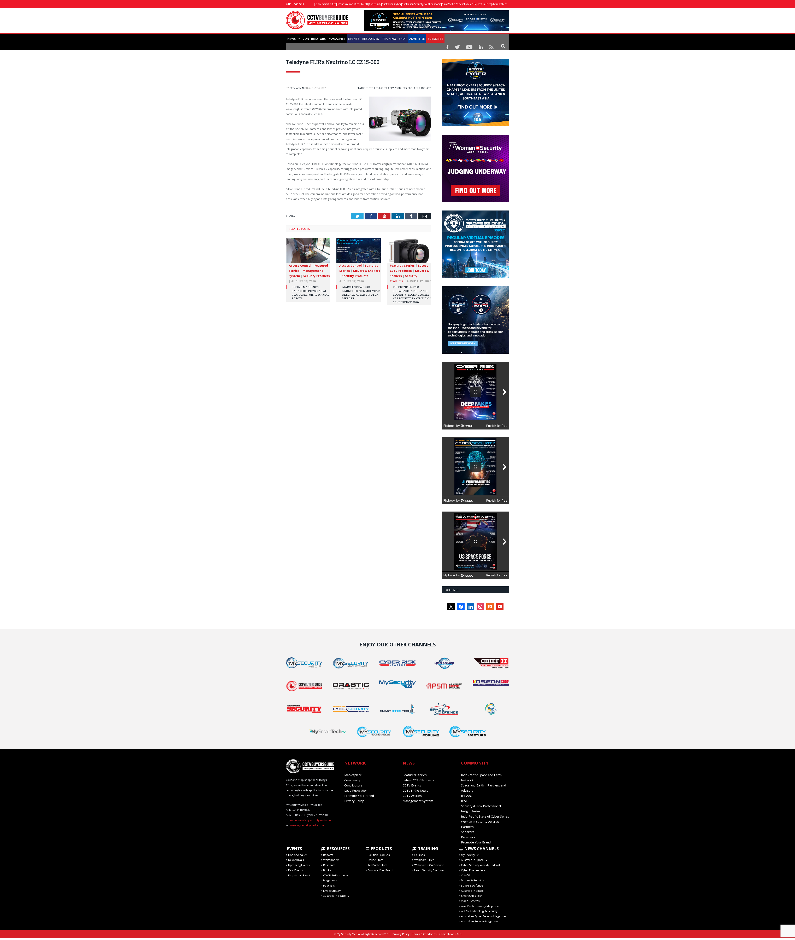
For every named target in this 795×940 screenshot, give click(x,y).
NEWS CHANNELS (481, 848)
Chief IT (364, 4)
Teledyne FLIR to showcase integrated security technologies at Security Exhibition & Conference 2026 (412, 294)
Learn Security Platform (429, 870)
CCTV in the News (415, 790)
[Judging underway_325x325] (475, 201)
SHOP (402, 39)
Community (352, 780)
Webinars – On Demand (429, 865)
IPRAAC (466, 796)
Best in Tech (484, 4)
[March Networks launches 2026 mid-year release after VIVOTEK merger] (358, 252)
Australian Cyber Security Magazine (483, 916)
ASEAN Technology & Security (479, 911)
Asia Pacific (448, 4)
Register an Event (299, 875)
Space (318, 4)
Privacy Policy (354, 801)
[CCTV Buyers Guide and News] (317, 22)
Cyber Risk (375, 4)
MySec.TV (471, 4)
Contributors (314, 39)
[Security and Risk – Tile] (475, 277)
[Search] (503, 46)
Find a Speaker (297, 855)
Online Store (375, 860)
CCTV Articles (412, 796)
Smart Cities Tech (472, 896)
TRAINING (389, 39)
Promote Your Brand (359, 796)
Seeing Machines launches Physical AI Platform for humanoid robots (311, 292)
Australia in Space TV (336, 896)
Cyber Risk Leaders (473, 870)
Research (329, 865)
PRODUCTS (381, 848)
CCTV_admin (296, 88)
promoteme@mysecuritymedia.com (311, 820)
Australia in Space (472, 891)
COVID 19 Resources (336, 875)
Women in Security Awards (480, 821)
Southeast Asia (432, 4)
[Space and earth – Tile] (475, 352)
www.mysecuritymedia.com (307, 825)
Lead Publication (355, 790)
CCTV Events (412, 785)
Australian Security (412, 4)
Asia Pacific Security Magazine (480, 906)
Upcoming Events (299, 865)
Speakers (467, 832)
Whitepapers (331, 860)
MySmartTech (499, 4)
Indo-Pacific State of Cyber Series (485, 816)
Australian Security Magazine (479, 921)
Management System (418, 801)
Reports (328, 855)
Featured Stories (367, 88)
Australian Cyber (391, 4)
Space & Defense (472, 885)
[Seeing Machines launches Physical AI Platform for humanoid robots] (308, 252)
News (291, 39)
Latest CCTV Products (393, 88)
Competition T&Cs (450, 934)
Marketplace (353, 775)
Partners (467, 827)
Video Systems (470, 901)
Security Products (419, 88)
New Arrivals (296, 860)
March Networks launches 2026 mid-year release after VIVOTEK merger (361, 292)
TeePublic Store (377, 865)
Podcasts (329, 885)
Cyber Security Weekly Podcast (480, 865)
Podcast (460, 4)
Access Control (300, 265)
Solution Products (379, 855)
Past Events (295, 870)
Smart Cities (329, 4)
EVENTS (294, 848)
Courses (419, 855)
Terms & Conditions (424, 934)
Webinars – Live (424, 860)
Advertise (417, 39)
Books (327, 870)
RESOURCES (370, 39)
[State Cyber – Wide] (436, 30)
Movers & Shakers (366, 271)
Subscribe (435, 39)
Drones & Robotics (348, 4)
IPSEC (465, 801)
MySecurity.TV (332, 891)
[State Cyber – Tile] (475, 125)
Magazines (337, 39)
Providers (468, 837)
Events (353, 39)
